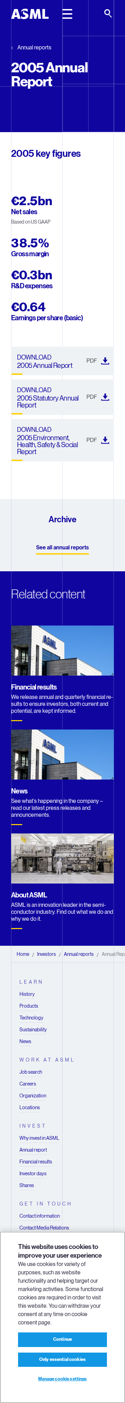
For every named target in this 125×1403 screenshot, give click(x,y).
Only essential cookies (62, 1359)
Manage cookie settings (62, 1379)
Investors (46, 954)
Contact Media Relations (44, 1228)
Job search (30, 1072)
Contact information (39, 1216)
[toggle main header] (67, 14)
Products (28, 1006)
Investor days (33, 1173)
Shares (26, 1185)
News (25, 1041)
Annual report (33, 1150)
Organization (32, 1095)
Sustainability (33, 1029)
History (27, 994)
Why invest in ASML (39, 1138)
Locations (29, 1107)
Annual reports (34, 47)
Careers (27, 1084)
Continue (62, 1339)
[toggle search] (108, 14)
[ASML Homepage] (30, 14)
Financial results (35, 1161)
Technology (31, 1018)
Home (23, 954)
